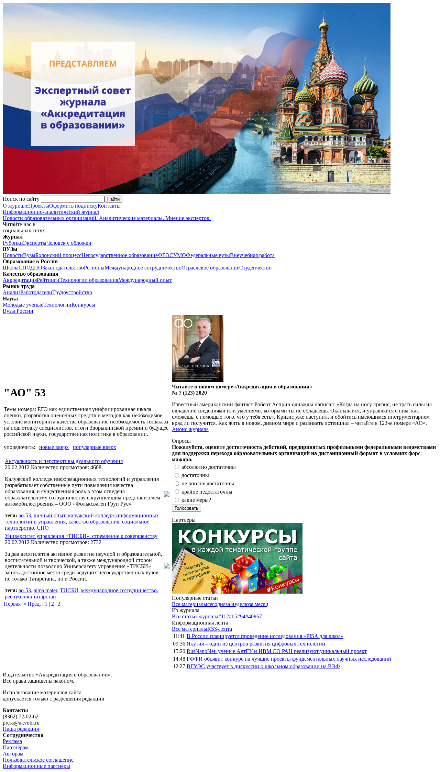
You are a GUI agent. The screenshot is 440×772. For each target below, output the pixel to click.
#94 (241, 616)
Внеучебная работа (252, 255)
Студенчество (255, 268)
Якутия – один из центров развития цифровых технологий (256, 644)
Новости (13, 255)
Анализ (11, 292)
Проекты (38, 206)
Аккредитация (20, 280)
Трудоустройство (72, 292)
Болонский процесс (58, 255)
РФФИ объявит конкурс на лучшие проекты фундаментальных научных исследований (289, 659)
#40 (249, 616)
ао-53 (25, 515)
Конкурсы (83, 305)
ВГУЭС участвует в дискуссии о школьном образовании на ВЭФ (263, 666)
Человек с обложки (68, 243)
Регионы (94, 268)
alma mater (45, 590)
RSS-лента (219, 629)
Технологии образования (88, 280)
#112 (223, 616)
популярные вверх (94, 447)
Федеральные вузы (208, 255)
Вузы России (18, 311)
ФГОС (165, 255)
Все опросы (422, 441)
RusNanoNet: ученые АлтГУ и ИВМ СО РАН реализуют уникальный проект (277, 651)
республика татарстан (30, 596)
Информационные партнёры (36, 766)
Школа (11, 268)
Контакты (109, 206)
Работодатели (36, 292)
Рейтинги (48, 280)
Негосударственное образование (119, 255)
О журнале (15, 206)
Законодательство (63, 268)
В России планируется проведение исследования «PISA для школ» (265, 636)
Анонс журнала (190, 429)
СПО (24, 268)
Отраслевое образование (210, 268)
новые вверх (54, 447)
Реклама (12, 741)
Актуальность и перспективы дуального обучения (64, 461)
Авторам (13, 754)
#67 (258, 616)
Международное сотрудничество (143, 268)
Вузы (29, 255)
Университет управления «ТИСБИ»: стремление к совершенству (81, 536)
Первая (12, 604)
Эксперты (34, 243)
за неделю (237, 604)
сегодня (216, 604)
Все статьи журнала (195, 616)
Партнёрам (16, 747)
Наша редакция (21, 729)
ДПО (36, 268)
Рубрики (13, 243)
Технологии (57, 305)
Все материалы (189, 604)
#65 (233, 616)
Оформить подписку (73, 206)
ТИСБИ (69, 590)
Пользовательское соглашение (38, 760)
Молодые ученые (23, 305)
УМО (179, 255)
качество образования (93, 522)
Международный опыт (145, 280)
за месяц (258, 604)
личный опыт (49, 515)
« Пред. (32, 604)
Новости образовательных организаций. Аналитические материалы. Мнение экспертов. (107, 215)
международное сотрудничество (119, 590)
